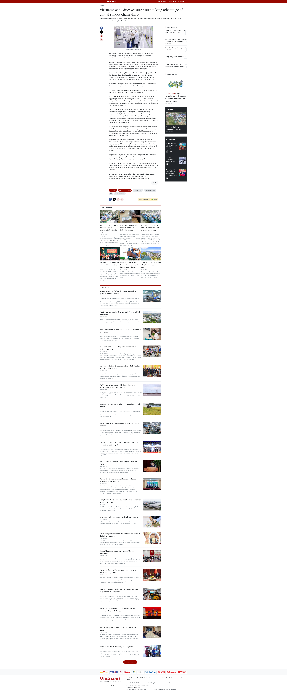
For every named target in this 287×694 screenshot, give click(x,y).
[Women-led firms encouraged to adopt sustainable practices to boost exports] (152, 484)
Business (102, 6)
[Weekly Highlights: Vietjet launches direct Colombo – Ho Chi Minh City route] (182, 172)
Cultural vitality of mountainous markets (174, 128)
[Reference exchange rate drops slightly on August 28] (152, 522)
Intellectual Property (130, 677)
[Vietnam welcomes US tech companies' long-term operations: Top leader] (152, 575)
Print (101, 35)
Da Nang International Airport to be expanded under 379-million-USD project (119, 443)
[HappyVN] (104, 672)
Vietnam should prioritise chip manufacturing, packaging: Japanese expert (174, 66)
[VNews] (120, 672)
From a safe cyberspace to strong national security (171, 159)
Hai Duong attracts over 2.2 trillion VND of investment (109, 263)
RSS (146, 677)
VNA (163, 677)
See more (105, 287)
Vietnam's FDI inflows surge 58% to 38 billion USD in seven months (175, 31)
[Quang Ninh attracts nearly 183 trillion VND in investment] (152, 556)
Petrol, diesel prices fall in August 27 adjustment (117, 646)
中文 (178, 1)
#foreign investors (138, 190)
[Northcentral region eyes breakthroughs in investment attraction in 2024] (110, 216)
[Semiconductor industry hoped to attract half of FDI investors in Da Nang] (151, 216)
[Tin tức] (127, 672)
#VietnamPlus (113, 190)
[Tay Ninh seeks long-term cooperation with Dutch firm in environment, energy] (152, 371)
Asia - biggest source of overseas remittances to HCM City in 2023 (128, 227)
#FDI (111, 193)
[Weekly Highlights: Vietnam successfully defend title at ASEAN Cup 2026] (182, 146)
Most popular (172, 27)
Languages (157, 677)
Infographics (172, 74)
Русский (182, 1)
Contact (128, 679)
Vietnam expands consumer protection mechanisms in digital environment (120, 534)
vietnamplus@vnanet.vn (135, 687)
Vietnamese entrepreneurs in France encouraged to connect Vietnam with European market (119, 609)
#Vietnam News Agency (125, 190)
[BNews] (134, 672)
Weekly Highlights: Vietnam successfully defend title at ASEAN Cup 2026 (171, 146)
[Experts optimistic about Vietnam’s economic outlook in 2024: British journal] (130, 253)
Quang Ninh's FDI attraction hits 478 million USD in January (151, 264)
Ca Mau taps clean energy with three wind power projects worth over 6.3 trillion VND (118, 386)
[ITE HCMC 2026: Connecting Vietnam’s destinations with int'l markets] (152, 351)
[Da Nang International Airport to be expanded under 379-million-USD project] (152, 447)
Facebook (101, 28)
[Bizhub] (140, 672)
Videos (170, 109)
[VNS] (151, 672)
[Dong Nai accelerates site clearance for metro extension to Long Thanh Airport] (152, 504)
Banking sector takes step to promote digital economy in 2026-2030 (120, 330)
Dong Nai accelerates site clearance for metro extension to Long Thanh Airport (120, 501)
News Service (169, 677)
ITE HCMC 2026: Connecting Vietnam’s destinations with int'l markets (119, 348)
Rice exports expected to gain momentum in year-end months (120, 405)
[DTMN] (171, 672)
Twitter (101, 32)
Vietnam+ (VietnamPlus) (111, 1)
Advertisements (178, 677)
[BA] (182, 672)
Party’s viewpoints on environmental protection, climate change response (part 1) (175, 97)
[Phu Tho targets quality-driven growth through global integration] (152, 317)
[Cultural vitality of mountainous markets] (176, 118)
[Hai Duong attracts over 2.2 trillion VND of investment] (110, 253)
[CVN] (161, 672)
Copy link (101, 39)
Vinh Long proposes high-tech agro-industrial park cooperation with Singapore (119, 590)
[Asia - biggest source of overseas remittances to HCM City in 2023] (130, 216)
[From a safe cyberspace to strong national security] (182, 160)
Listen (170, 151)
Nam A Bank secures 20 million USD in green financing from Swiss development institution (176, 41)
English (165, 1)
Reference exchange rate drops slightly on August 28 (119, 517)
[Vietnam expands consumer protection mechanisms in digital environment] (152, 538)
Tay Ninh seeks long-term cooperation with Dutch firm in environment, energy (120, 367)
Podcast (171, 140)
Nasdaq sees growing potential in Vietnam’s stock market (118, 628)
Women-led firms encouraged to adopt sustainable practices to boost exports (118, 480)
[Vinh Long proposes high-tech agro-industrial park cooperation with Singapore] (152, 594)
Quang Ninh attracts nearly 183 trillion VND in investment (116, 552)
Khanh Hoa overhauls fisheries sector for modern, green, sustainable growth (118, 292)
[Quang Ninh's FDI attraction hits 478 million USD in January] (151, 253)
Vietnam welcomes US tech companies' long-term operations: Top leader (118, 571)
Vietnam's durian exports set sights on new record (175, 48)
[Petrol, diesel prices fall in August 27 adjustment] (152, 651)
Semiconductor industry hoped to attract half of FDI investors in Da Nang (150, 227)
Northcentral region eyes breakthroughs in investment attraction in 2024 (108, 228)
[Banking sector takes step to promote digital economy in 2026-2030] (152, 334)
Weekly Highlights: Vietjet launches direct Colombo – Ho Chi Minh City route (171, 172)
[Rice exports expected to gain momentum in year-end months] (152, 409)
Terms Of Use (140, 677)
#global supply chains (150, 190)
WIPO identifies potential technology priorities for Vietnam (118, 462)
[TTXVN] (113, 672)
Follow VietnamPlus (143, 199)
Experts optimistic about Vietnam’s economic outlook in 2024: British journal (130, 264)
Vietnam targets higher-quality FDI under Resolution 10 (174, 57)
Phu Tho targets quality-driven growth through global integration (120, 313)
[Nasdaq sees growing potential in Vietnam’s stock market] (152, 632)
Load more (130, 662)
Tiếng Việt (160, 1)
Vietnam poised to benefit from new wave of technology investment (120, 424)
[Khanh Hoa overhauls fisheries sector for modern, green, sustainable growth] (152, 296)
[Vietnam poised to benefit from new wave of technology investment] (152, 428)
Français (170, 1)
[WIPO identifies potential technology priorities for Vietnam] (152, 466)
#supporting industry (120, 193)
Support (151, 677)
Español (174, 1)
